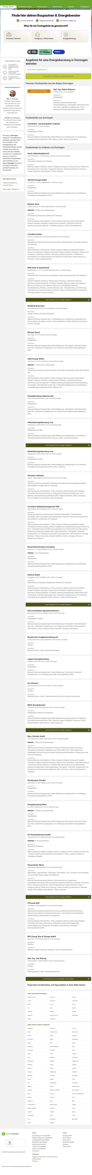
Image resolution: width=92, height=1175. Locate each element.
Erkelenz (52, 1079)
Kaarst (29, 1093)
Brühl (51, 1043)
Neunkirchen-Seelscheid (78, 1093)
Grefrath (74, 1068)
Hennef (74, 1115)
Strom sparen (42, 7)
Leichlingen (30, 1039)
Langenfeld (30, 1028)
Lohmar (74, 1028)
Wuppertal (52, 1050)
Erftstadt (52, 1061)
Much (73, 1097)
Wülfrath (29, 1112)
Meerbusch (30, 1101)
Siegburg (74, 1064)
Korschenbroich (31, 1104)
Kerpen (51, 1035)
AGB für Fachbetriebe (39, 1149)
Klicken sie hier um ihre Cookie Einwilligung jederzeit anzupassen (16, 1166)
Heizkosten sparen (25, 7)
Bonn (73, 1101)
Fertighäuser (84, 7)
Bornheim (52, 1108)
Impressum (35, 1151)
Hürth (28, 1119)
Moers (73, 1043)
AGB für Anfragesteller (39, 1146)
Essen (73, 1046)
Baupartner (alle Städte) (39, 1142)
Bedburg (29, 1086)
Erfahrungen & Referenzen (11, 189)
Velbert (51, 1039)
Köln (28, 1082)
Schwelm (52, 1093)
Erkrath (29, 1043)
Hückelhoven (75, 1082)
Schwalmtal (75, 1057)
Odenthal (29, 1090)
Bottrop (74, 1112)
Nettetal (74, 1104)
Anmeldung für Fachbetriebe (41, 1136)
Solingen (29, 1072)
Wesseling (52, 1057)
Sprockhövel (75, 1032)
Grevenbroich (30, 1061)
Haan (28, 1057)
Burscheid (29, 1075)
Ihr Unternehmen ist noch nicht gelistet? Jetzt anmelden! (58, 979)
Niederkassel (53, 1072)
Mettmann (29, 1064)
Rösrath (52, 1068)
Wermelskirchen (54, 1032)
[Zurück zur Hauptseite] (15, 1134)
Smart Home (57, 7)
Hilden (29, 1032)
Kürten (51, 1053)
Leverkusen (30, 1050)
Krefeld (51, 1064)
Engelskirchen (75, 1061)
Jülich (51, 1101)
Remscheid (52, 1028)
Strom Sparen (67, 1138)
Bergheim (29, 1068)
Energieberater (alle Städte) (40, 1140)
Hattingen (74, 1035)
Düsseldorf (30, 1046)
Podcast (34, 1161)
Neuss (29, 1053)
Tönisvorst (52, 1075)
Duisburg (52, 1097)
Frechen (29, 1079)
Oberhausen (75, 1039)
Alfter (73, 1079)
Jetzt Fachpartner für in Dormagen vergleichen (58, 300)
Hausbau (71, 7)
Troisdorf (52, 1112)
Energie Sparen (67, 1136)
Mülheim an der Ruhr (55, 1090)
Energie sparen (8, 7)
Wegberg (52, 1122)
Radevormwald (53, 1104)
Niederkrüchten (76, 1086)
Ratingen (29, 1097)
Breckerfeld (74, 1119)
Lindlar (51, 1115)
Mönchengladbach (54, 1046)
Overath (51, 1086)
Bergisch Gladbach (31, 1108)
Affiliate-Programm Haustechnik (42, 1138)
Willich (29, 1122)
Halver (73, 1108)
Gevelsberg (74, 1075)
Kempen (74, 1053)
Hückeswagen (53, 1082)
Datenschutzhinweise (39, 1144)
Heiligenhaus (30, 1115)
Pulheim (29, 1035)
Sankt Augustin (76, 1090)
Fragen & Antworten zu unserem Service (10, 184)
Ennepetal (74, 1072)
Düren (73, 1050)
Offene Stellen (36, 1159)
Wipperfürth (53, 1119)
